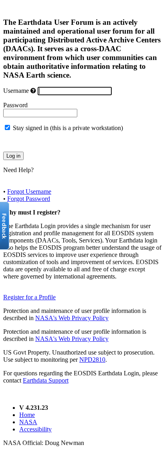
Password (15, 105)
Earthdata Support (45, 380)
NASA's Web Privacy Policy (72, 318)
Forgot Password (28, 198)
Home (27, 414)
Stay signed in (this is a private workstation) (68, 127)
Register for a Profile (29, 297)
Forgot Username (29, 191)
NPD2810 (92, 359)
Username (16, 90)
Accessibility (35, 429)
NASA (28, 422)
